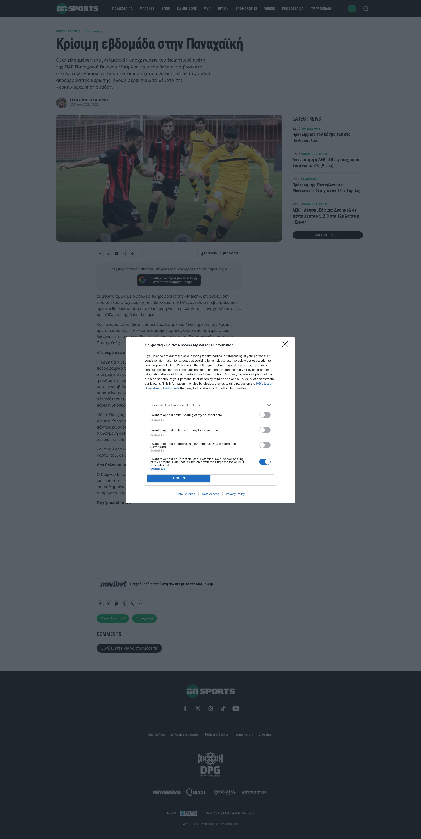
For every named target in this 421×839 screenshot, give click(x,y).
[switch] (265, 415)
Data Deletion (185, 494)
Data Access (210, 494)
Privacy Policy (235, 494)
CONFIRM (179, 478)
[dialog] (210, 419)
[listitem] (210, 405)
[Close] (286, 345)
